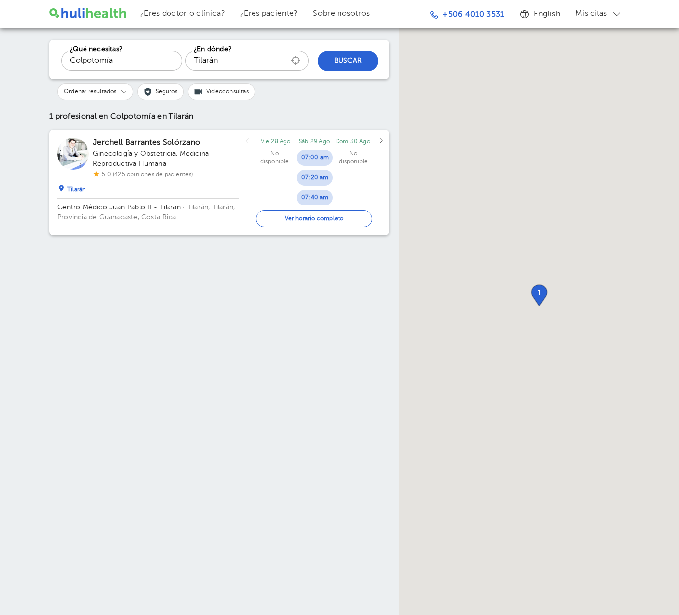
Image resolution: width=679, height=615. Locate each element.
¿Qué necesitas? (96, 49)
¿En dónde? (213, 49)
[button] (539, 295)
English (547, 14)
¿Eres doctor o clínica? (182, 14)
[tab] (72, 187)
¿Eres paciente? (269, 14)
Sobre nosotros (341, 14)
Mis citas (591, 14)
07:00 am (315, 158)
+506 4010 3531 (473, 15)
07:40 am (315, 198)
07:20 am (315, 178)
